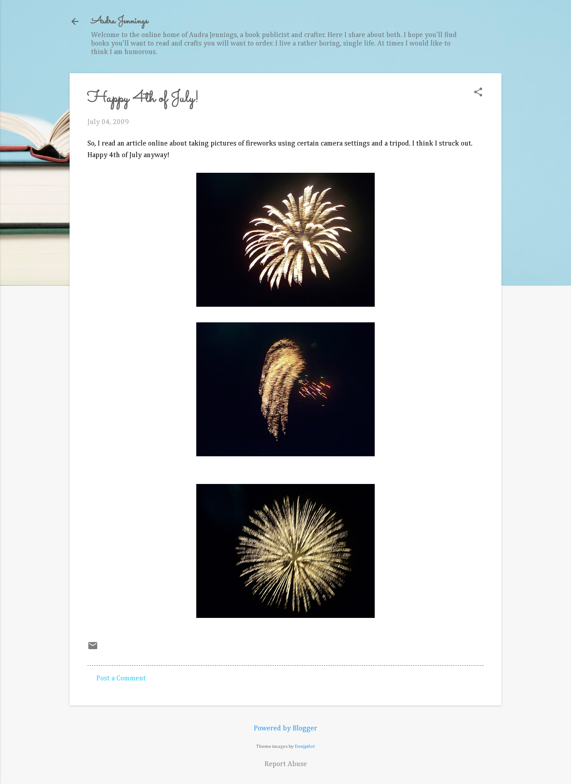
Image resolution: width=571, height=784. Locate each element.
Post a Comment (121, 678)
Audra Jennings (119, 21)
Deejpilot (305, 746)
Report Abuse (286, 764)
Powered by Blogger (285, 728)
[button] (478, 93)
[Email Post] (92, 649)
